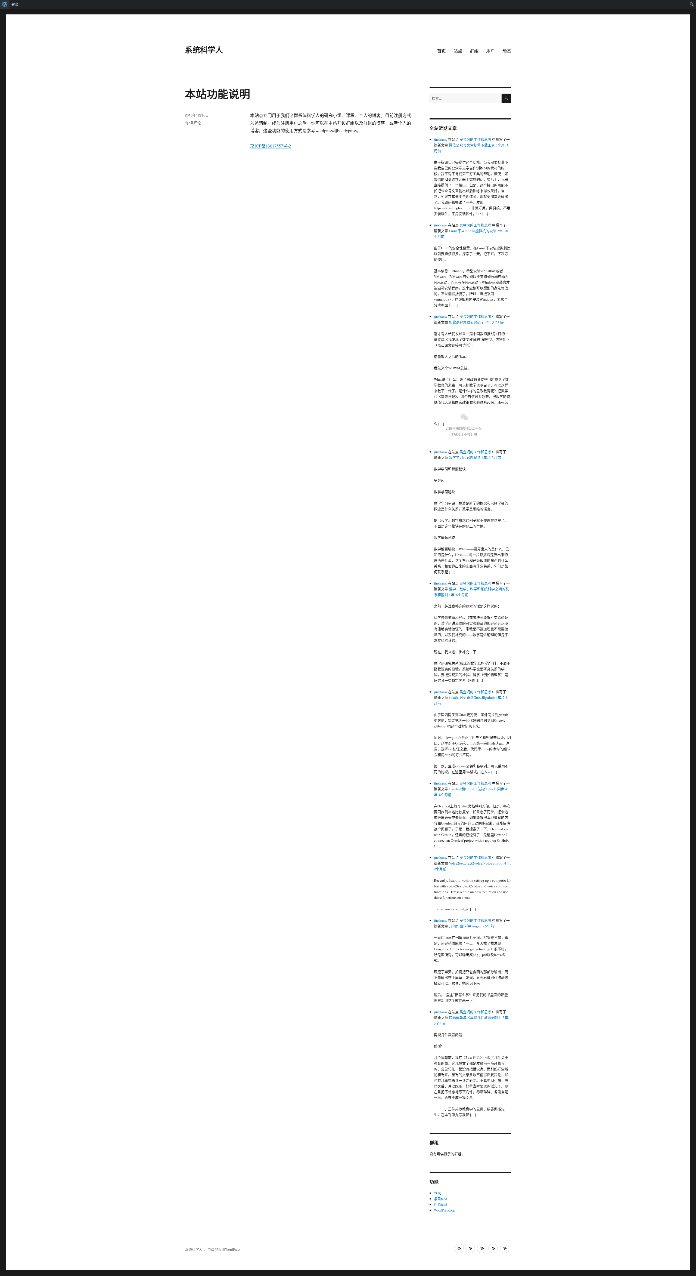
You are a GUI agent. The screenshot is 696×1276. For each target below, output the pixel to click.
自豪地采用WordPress (223, 1249)
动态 (506, 51)
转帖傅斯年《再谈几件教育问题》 (475, 1017)
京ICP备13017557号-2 (270, 146)
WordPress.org (444, 1210)
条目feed (440, 1198)
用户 (490, 51)
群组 (474, 51)
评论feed (440, 1204)
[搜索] (506, 98)
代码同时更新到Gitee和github (472, 697)
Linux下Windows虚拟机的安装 (472, 230)
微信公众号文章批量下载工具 (472, 145)
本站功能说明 (217, 93)
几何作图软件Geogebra (466, 926)
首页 (441, 51)
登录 (14, 4)
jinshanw (440, 139)
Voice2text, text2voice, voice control (476, 863)
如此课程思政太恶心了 (466, 322)
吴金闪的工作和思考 (475, 139)
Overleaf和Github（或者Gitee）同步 (476, 788)
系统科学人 (204, 49)
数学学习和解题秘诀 (465, 457)
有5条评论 (193, 122)
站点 (457, 51)
